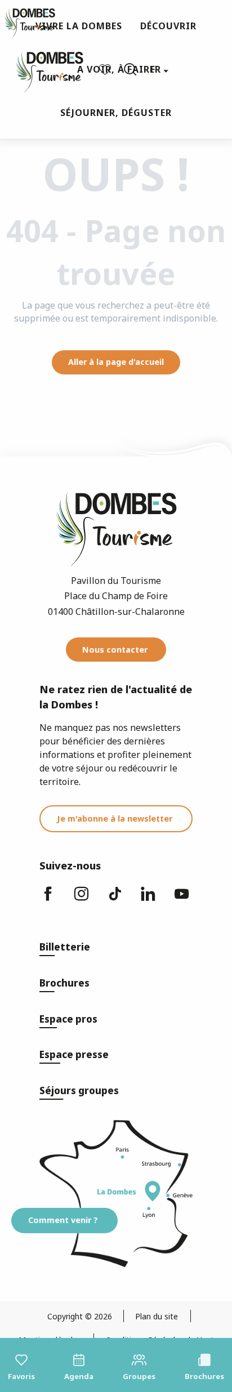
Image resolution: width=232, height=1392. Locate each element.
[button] (130, 69)
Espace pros (68, 1018)
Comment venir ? (63, 1220)
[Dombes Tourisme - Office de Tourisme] (44, 69)
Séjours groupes (79, 1090)
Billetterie (64, 946)
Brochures (64, 982)
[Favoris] (106, 70)
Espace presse (74, 1054)
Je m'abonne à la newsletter (114, 818)
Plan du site (156, 1316)
